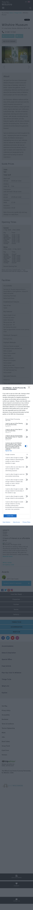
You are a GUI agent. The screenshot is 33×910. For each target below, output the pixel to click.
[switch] (26, 424)
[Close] (29, 388)
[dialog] (16, 455)
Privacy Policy (26, 522)
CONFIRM (10, 516)
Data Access (16, 522)
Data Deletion (6, 522)
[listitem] (16, 419)
